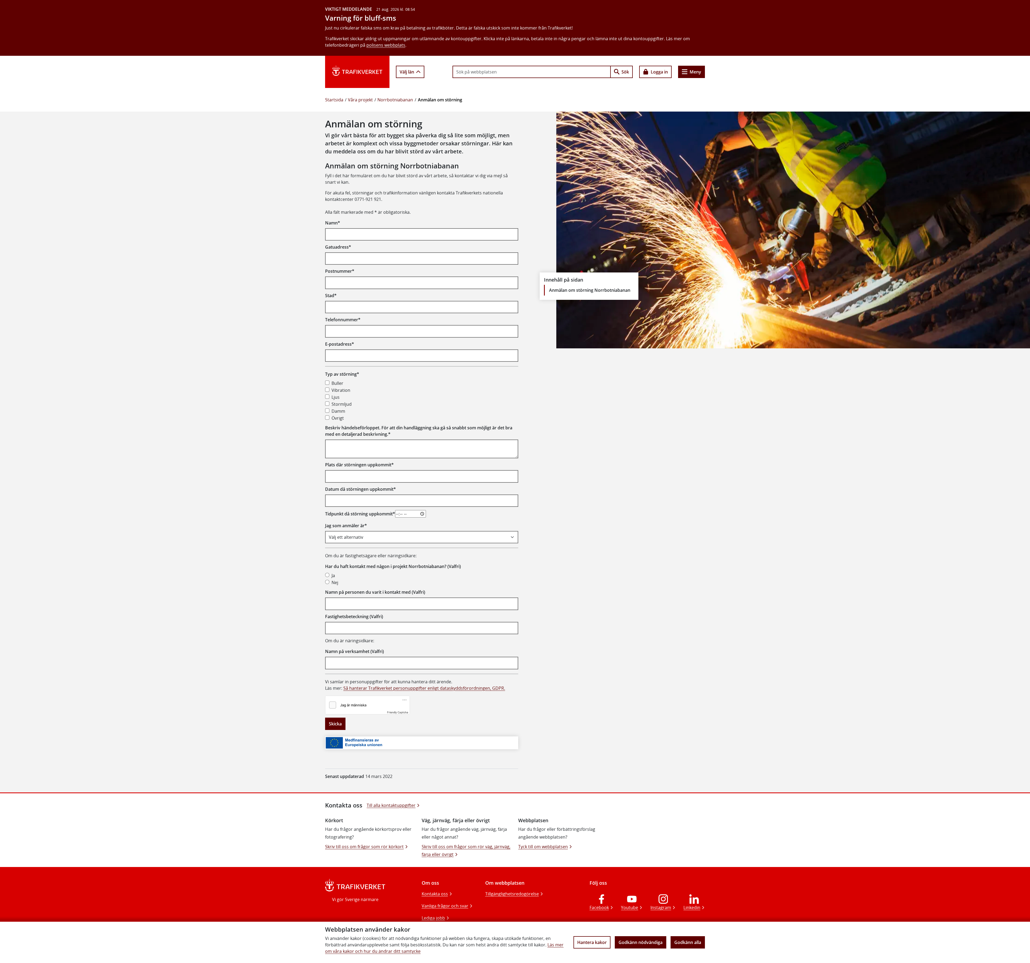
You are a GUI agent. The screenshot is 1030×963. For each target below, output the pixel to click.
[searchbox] (532, 72)
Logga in (659, 72)
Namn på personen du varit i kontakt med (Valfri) (375, 592)
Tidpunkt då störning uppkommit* (360, 514)
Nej (335, 582)
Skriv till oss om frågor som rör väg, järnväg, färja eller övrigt (466, 850)
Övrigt (338, 418)
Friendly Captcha (397, 712)
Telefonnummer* (342, 320)
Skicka (335, 724)
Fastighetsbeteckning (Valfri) (354, 616)
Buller (337, 383)
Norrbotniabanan (395, 100)
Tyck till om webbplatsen (543, 847)
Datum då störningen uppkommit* (360, 489)
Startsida (334, 100)
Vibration (341, 390)
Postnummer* (339, 271)
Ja (333, 575)
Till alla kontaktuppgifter (391, 805)
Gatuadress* (338, 247)
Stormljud (342, 404)
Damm (338, 411)
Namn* (332, 223)
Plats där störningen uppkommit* (359, 465)
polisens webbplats (385, 45)
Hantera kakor (592, 942)
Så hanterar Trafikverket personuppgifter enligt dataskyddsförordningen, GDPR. (424, 688)
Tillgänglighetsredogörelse (512, 894)
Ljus (336, 397)
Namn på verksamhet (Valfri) (354, 651)
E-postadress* (339, 344)
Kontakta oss (435, 894)
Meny (695, 72)
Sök (625, 72)
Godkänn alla (687, 942)
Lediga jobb (433, 918)
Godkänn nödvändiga (641, 942)
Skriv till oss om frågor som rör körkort (364, 847)
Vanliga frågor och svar (445, 906)
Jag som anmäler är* (346, 526)
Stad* (331, 295)
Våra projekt (360, 100)
